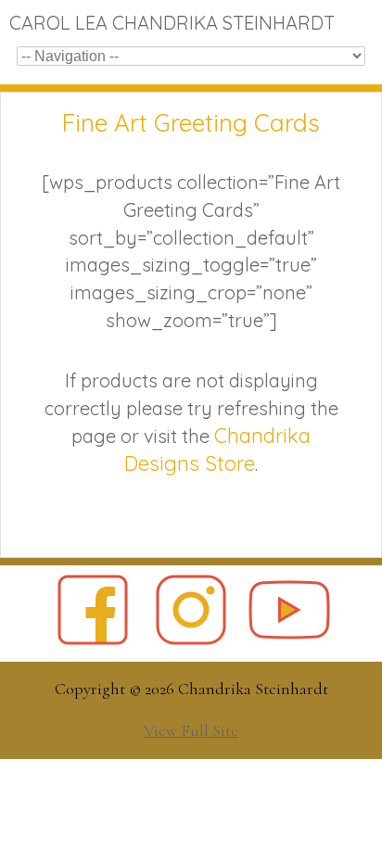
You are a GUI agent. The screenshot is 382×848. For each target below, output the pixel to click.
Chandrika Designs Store (217, 449)
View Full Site (191, 730)
